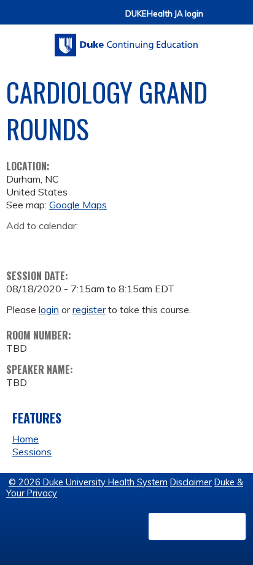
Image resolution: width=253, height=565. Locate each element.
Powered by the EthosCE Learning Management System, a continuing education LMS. (197, 526)
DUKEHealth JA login (164, 14)
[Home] (126, 41)
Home (25, 439)
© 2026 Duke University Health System (88, 482)
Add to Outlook (103, 245)
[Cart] (217, 19)
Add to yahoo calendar (46, 245)
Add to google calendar (18, 245)
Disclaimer (191, 482)
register (89, 309)
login (49, 309)
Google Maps (78, 205)
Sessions (32, 452)
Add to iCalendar (74, 244)
